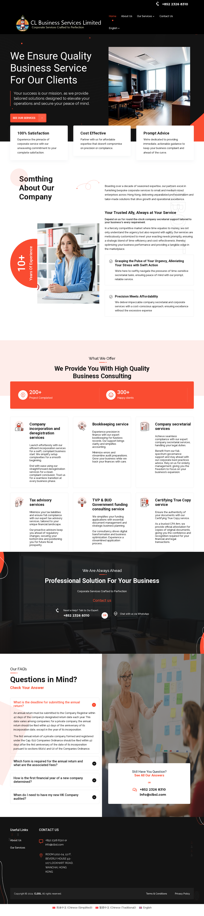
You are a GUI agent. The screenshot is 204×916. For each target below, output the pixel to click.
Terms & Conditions (156, 893)
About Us (126, 16)
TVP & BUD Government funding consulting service (110, 504)
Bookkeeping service (110, 424)
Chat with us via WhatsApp (134, 614)
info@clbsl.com (153, 795)
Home (112, 16)
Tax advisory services (40, 502)
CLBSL (38, 893)
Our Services (144, 16)
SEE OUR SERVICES (24, 117)
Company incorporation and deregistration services (44, 431)
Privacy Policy (182, 893)
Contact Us (166, 16)
